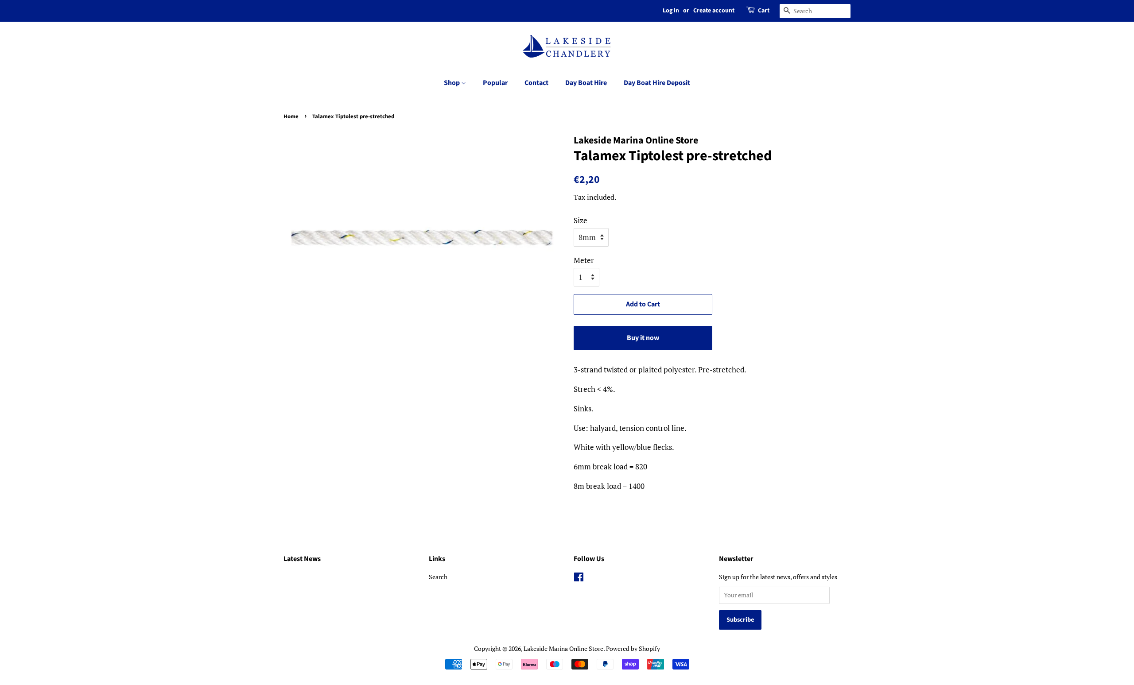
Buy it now (643, 338)
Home (291, 116)
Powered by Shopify (633, 648)
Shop (452, 83)
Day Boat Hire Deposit (657, 83)
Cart (763, 10)
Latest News (302, 559)
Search (438, 577)
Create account (713, 10)
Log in (671, 10)
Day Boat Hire (586, 83)
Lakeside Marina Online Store (563, 648)
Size (580, 220)
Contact (536, 83)
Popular (495, 83)
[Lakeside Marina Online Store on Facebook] (579, 578)
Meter (584, 260)
